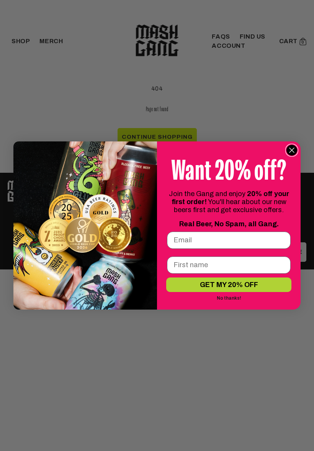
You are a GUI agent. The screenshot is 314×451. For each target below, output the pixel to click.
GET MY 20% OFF (229, 285)
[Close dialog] (292, 150)
